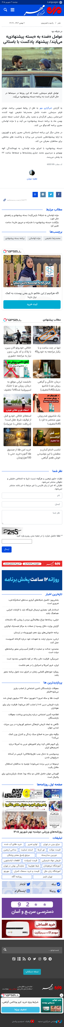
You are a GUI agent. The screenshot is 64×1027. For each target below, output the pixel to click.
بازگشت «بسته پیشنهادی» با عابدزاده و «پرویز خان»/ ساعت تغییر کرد (32, 224)
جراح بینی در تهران (51, 844)
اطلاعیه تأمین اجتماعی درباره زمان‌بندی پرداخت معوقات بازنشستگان (33, 716)
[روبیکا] (29, 959)
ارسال (6, 549)
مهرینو (6, 871)
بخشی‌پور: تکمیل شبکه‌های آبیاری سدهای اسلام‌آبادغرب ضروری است (34, 601)
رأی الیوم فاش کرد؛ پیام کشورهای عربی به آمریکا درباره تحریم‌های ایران (34, 745)
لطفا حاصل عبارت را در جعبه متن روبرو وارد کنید (39, 536)
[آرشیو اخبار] (19, 959)
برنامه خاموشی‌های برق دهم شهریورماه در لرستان (36, 632)
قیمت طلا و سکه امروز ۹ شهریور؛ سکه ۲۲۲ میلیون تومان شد (31, 698)
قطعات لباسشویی (12, 860)
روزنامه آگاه (17, 877)
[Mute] (12, 284)
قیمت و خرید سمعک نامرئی (26, 871)
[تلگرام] (50, 959)
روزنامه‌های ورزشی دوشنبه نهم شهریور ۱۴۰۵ (38, 832)
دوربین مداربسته (49, 855)
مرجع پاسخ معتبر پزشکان (18, 855)
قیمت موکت (54, 850)
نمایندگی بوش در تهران (13, 866)
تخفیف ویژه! (20, 1010)
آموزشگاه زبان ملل (52, 871)
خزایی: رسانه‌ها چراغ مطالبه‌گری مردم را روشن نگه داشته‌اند (32, 620)
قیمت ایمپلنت (30, 860)
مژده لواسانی (35, 238)
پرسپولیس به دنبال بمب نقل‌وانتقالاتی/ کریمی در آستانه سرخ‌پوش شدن (33, 755)
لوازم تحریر (32, 844)
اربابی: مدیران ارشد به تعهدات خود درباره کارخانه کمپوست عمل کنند (32, 640)
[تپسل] (5, 251)
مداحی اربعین (10, 850)
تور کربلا (41, 850)
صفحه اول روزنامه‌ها (49, 784)
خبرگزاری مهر (45, 108)
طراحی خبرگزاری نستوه (47, 1021)
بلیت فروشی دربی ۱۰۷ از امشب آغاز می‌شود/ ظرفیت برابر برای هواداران (31, 706)
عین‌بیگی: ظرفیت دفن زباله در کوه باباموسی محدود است (33, 659)
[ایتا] (14, 959)
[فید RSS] (24, 959)
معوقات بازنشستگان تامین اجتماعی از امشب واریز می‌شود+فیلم (36, 690)
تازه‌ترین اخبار (54, 594)
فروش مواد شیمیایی (51, 860)
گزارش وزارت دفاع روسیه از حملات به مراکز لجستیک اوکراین (31, 626)
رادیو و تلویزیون (47, 23)
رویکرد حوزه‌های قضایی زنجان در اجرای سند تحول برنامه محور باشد (31, 673)
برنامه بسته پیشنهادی (15, 238)
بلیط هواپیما (33, 866)
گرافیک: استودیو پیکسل (21, 1021)
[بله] (45, 959)
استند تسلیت (27, 850)
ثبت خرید (32, 304)
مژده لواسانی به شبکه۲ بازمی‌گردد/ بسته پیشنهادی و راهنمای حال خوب (31, 217)
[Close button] (61, 995)
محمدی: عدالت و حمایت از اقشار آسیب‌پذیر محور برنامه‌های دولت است (32, 650)
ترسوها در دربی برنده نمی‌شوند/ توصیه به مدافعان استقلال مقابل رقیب (32, 765)
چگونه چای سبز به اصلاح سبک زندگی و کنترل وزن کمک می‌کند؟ (34, 736)
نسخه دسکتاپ (32, 972)
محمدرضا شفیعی (52, 238)
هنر (59, 23)
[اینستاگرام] (40, 959)
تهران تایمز (47, 877)
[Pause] (7, 284)
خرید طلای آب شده (13, 844)
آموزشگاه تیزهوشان (52, 866)
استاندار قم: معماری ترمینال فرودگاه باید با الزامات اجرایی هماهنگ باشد (33, 611)
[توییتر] (34, 959)
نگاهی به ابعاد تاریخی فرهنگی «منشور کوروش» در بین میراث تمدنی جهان (31, 726)
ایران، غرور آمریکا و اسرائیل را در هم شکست (39, 665)
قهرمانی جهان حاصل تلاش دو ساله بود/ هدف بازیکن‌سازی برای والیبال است (30, 775)
